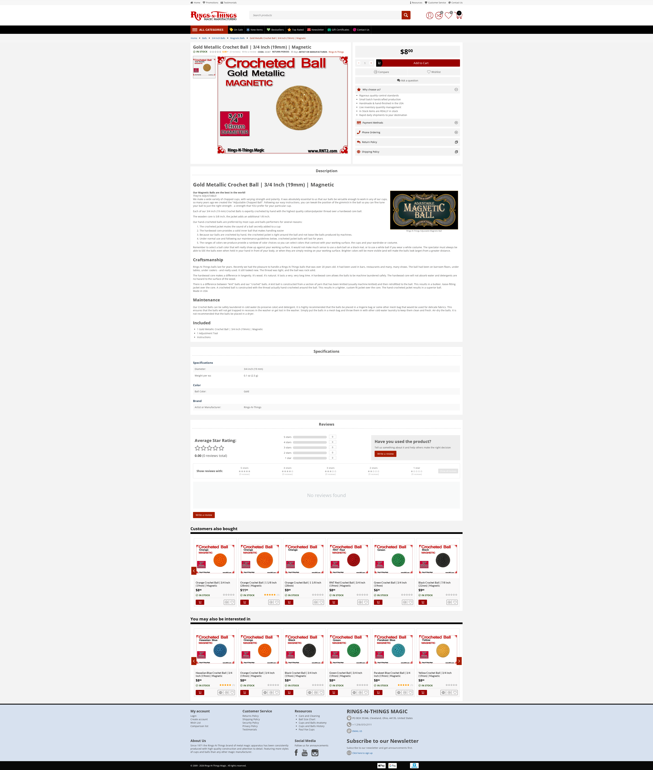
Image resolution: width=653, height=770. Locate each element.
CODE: (261, 51)
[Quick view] (221, 692)
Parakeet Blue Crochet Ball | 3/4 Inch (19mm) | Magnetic (347, 674)
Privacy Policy (250, 726)
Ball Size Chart (307, 719)
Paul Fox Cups (307, 729)
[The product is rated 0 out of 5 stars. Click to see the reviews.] (216, 52)
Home (194, 38)
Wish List (195, 722)
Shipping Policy (251, 719)
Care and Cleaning (309, 715)
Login (193, 715)
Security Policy (250, 722)
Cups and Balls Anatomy (312, 722)
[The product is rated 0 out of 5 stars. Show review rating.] (229, 595)
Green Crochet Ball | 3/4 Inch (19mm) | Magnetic (301, 674)
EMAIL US (357, 731)
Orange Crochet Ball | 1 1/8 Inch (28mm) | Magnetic (258, 584)
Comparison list (199, 726)
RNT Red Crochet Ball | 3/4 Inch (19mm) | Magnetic (347, 584)
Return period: (280, 51)
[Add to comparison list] (227, 602)
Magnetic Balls (237, 38)
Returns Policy (250, 715)
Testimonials (249, 729)
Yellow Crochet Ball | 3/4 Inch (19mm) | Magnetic (390, 674)
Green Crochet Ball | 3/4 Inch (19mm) (390, 584)
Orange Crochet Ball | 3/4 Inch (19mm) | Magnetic (213, 584)
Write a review (249, 52)
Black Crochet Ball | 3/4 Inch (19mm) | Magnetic (256, 674)
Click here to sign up (362, 753)
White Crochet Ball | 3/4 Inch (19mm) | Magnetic (434, 674)
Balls (204, 38)
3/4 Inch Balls (218, 38)
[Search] (406, 15)
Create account (199, 719)
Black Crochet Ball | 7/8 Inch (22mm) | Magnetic (434, 584)
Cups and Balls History (311, 726)
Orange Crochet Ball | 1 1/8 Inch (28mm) (303, 584)
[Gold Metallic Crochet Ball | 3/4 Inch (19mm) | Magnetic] (282, 105)
